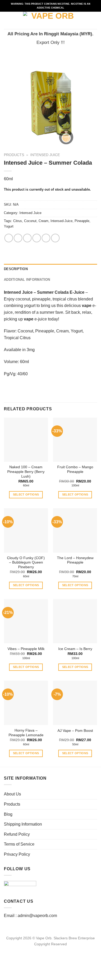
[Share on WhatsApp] (8, 238)
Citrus (17, 221)
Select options (26, 494)
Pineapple (82, 221)
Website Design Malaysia (50, 950)
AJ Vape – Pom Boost (75, 731)
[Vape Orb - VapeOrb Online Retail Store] (51, 20)
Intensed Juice (45, 155)
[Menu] (7, 20)
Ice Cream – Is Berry (75, 649)
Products (14, 155)
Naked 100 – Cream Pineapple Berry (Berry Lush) (26, 471)
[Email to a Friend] (36, 238)
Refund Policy (17, 834)
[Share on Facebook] (18, 238)
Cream (43, 221)
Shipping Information (23, 824)
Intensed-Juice (62, 221)
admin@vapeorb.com (37, 915)
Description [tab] (16, 269)
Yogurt (8, 226)
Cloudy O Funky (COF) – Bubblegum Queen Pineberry (26, 562)
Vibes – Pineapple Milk (26, 649)
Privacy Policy (17, 854)
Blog (8, 814)
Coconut (30, 221)
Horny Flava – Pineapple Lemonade (26, 732)
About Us (12, 794)
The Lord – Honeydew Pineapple (75, 560)
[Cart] (94, 20)
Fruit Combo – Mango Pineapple (75, 469)
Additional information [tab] (27, 280)
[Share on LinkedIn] (55, 238)
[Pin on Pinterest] (46, 238)
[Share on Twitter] (27, 238)
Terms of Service (19, 844)
